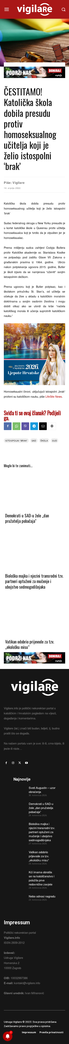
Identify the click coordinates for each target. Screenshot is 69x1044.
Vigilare (18, 182)
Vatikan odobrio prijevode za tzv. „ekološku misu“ (29, 644)
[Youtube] (26, 763)
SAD (34, 440)
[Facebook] (8, 426)
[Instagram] (13, 763)
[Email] (43, 426)
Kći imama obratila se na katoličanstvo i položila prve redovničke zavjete (41, 878)
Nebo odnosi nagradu (42, 896)
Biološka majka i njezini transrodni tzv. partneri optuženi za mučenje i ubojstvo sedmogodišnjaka (34, 581)
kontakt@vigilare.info (27, 983)
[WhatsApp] (16, 426)
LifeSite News (53, 396)
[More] (52, 426)
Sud (54, 440)
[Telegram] (34, 426)
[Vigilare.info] (34, 9)
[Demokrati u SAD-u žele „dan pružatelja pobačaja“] (34, 490)
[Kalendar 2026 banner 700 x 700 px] (34, 354)
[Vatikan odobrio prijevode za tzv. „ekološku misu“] (34, 616)
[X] (19, 763)
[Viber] (25, 426)
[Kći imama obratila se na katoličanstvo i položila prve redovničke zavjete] (19, 874)
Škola (44, 440)
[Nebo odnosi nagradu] (19, 898)
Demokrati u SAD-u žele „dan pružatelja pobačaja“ (27, 518)
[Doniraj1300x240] (34, 81)
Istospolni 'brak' (16, 440)
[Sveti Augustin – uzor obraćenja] (19, 790)
